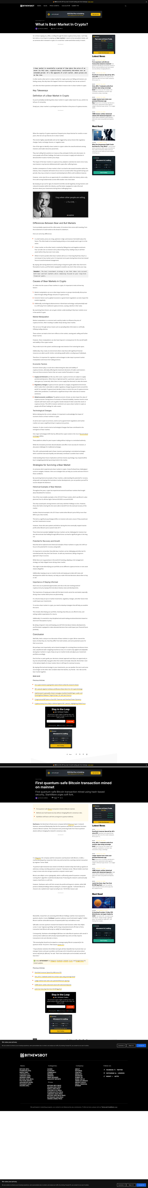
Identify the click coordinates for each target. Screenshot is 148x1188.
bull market (68, 73)
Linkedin (121, 1073)
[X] (79, 754)
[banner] (74, 14)
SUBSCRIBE (70, 721)
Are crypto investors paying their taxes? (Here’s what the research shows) (57, 685)
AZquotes (37, 218)
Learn (43, 20)
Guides (94, 142)
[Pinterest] (83, 754)
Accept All (141, 1185)
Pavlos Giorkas (43, 28)
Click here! (90, 1)
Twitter (120, 1070)
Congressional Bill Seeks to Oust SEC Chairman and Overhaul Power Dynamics (58, 699)
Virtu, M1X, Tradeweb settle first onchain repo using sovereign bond (102, 88)
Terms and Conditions (107, 1107)
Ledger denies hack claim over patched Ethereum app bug (102, 101)
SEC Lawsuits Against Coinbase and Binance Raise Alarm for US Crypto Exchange (58, 689)
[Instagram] (104, 1073)
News (93, 60)
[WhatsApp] (86, 754)
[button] (125, 6)
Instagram (110, 1073)
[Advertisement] (60, 54)
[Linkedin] (115, 1073)
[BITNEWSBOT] (27, 6)
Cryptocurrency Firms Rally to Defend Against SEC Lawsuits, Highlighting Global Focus (60, 703)
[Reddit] (104, 1076)
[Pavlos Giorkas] (36, 29)
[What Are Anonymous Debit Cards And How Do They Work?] (103, 135)
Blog (40, 20)
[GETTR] (112, 1076)
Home (36, 20)
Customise (121, 1185)
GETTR (116, 1076)
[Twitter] (115, 1070)
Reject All (131, 1185)
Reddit (108, 1076)
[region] (74, 1183)
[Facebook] (76, 754)
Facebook (110, 1070)
